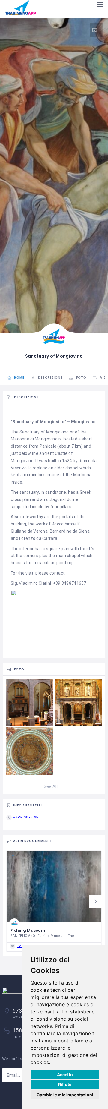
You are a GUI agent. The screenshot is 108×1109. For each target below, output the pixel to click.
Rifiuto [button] (65, 1084)
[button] (95, 901)
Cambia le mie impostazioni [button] (65, 1094)
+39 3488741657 (69, 583)
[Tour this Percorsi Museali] (97, 30)
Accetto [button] (65, 1074)
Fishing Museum (27, 930)
